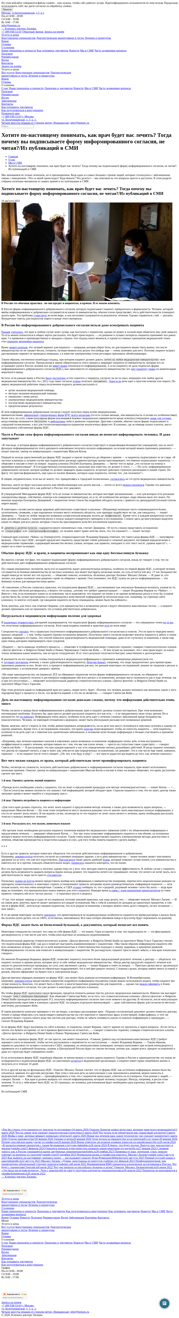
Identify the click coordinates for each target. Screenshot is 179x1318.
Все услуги (8, 72)
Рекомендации (10, 56)
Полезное (7, 53)
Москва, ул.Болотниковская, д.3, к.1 (22, 12)
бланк (106, 859)
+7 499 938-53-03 (11, 31)
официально (31, 415)
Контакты (7, 63)
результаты (21, 662)
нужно (77, 381)
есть (107, 625)
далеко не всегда (24, 880)
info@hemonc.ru (10, 25)
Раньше (5, 331)
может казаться (18, 347)
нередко (88, 728)
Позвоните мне (10, 113)
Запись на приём (54, 31)
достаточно (59, 378)
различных (10, 622)
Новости (74, 50)
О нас (4, 88)
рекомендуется (24, 856)
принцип (12, 341)
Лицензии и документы (58, 88)
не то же (168, 622)
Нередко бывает (96, 662)
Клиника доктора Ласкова (19, 28)
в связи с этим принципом (125, 890)
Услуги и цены (10, 34)
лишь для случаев (160, 418)
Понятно (7, 9)
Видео (5, 59)
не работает (27, 716)
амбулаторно (57, 421)
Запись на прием (11, 1302)
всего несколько (80, 415)
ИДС (68, 415)
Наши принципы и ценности (18, 50)
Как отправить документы (52, 50)
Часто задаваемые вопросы (110, 50)
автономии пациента (31, 341)
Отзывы (6, 44)
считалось (17, 331)
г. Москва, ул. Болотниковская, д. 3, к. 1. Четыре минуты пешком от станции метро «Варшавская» (35, 119)
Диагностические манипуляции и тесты (60, 37)
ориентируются (151, 890)
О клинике (7, 47)
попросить (77, 862)
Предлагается (67, 859)
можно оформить (149, 983)
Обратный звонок (33, 31)
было (48, 378)
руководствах (26, 622)
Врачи (5, 41)
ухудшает (9, 662)
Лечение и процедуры (98, 37)
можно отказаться (133, 484)
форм (61, 415)
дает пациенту (139, 368)
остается (76, 1060)
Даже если (115, 381)
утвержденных (48, 415)
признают (50, 914)
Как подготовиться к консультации (22, 110)
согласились (117, 478)
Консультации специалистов (18, 37)
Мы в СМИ (87, 50)
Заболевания (8, 100)
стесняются (53, 875)
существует (40, 315)
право (151, 368)
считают (23, 631)
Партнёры (91, 1217)
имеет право (60, 365)
